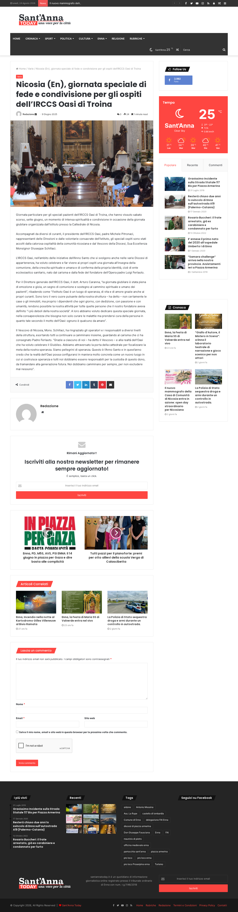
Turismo (159, 864)
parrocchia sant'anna (135, 851)
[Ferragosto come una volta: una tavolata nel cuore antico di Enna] (108, 829)
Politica (66, 38)
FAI (167, 832)
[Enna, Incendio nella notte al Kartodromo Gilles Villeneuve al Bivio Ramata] (36, 602)
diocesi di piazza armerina (137, 826)
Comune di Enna (132, 819)
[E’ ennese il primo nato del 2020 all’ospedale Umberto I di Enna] (175, 244)
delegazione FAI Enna (157, 819)
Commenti (215, 165)
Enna (101, 38)
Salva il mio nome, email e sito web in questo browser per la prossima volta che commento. (73, 732)
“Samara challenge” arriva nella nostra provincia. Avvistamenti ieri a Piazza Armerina (204, 262)
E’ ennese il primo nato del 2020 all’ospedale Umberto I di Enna (203, 242)
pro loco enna (144, 857)
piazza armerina (159, 851)
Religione (118, 38)
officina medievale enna (136, 845)
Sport (49, 38)
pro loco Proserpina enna (137, 864)
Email (20, 718)
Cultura (84, 38)
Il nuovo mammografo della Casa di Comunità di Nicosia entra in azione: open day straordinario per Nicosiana (113, 3)
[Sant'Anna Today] (44, 20)
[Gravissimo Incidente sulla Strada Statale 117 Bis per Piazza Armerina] (175, 184)
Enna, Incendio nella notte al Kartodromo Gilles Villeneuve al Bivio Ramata (36, 620)
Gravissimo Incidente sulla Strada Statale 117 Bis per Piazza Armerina (204, 182)
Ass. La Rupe (130, 813)
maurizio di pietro (133, 838)
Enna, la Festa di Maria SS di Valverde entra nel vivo (80, 618)
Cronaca (31, 38)
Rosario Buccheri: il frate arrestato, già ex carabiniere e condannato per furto (204, 223)
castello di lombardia (153, 813)
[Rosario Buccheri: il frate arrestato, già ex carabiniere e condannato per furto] (175, 223)
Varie (31, 68)
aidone (127, 807)
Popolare (170, 165)
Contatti (222, 905)
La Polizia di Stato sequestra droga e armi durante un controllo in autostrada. (127, 620)
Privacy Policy (207, 905)
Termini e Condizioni (185, 905)
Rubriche (136, 38)
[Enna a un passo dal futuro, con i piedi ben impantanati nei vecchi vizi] (108, 818)
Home (16, 38)
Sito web (89, 718)
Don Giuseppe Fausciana (137, 832)
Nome (20, 704)
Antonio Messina (144, 807)
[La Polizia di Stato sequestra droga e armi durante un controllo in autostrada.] (127, 602)
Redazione (28, 114)
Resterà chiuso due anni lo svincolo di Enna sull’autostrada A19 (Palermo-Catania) (204, 201)
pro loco (128, 857)
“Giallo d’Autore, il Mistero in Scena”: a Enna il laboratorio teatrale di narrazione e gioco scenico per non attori (208, 345)
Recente (192, 165)
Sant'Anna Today (71, 905)
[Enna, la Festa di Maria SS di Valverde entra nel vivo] (82, 602)
